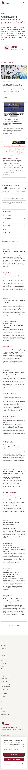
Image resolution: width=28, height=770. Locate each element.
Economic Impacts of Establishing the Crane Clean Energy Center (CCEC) (14, 472)
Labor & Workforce (5, 686)
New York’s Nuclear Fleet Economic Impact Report (13, 326)
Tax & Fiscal (4, 678)
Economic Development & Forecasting (10, 684)
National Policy (4, 689)
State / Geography (6, 215)
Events (2, 699)
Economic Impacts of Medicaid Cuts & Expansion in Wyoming (13, 373)
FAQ (2, 708)
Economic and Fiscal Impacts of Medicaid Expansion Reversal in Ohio (13, 398)
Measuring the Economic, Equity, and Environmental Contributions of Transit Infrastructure (13, 574)
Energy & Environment (6, 676)
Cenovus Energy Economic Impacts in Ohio (14, 252)
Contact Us (3, 711)
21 (13, 625)
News (2, 701)
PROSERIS (3, 658)
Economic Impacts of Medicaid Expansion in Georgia (11, 523)
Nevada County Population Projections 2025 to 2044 (14, 301)
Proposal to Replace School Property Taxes (13, 277)
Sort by (4, 229)
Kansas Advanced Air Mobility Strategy (14, 350)
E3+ (2, 668)
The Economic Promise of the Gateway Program (14, 421)
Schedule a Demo (5, 714)
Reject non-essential (14, 759)
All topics (8, 211)
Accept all (14, 754)
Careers (3, 651)
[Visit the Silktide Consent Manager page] (22, 764)
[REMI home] (5, 2)
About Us (3, 645)
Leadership (4, 648)
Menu (23, 2)
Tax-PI (2, 666)
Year (3, 222)
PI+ (2, 660)
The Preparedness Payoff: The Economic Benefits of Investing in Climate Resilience (12, 498)
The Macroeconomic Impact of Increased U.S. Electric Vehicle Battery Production (14, 549)
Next (17, 625)
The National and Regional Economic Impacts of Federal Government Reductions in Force (13, 447)
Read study (7, 97)
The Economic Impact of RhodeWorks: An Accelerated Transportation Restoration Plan (14, 601)
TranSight (3, 663)
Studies (3, 696)
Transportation (4, 681)
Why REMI (3, 643)
